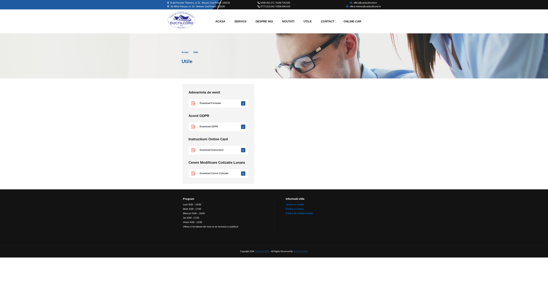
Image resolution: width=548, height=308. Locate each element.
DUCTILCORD (262, 251)
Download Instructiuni (211, 150)
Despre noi (264, 21)
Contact (327, 21)
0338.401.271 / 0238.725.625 (275, 3)
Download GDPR (209, 126)
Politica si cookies (295, 209)
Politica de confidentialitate (299, 213)
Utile (308, 21)
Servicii (240, 21)
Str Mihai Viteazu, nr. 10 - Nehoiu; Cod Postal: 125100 (197, 6)
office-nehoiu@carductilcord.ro (365, 6)
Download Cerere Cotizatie (214, 173)
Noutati (288, 21)
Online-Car (352, 21)
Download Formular (210, 103)
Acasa (220, 21)
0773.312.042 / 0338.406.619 (275, 6)
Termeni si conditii (295, 204)
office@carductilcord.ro (365, 3)
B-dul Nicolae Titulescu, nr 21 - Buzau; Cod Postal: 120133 (200, 3)
